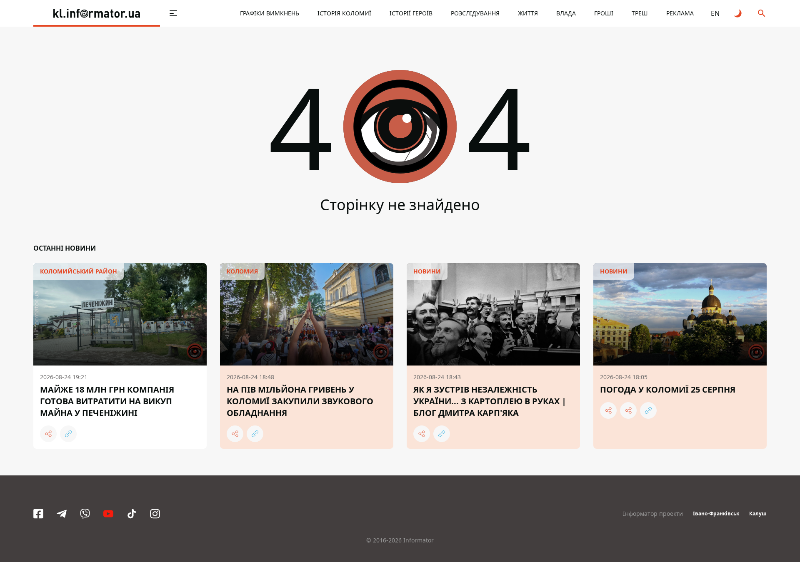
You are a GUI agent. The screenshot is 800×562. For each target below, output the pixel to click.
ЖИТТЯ (528, 13)
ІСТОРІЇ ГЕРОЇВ (411, 13)
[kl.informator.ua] (96, 13)
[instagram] (155, 514)
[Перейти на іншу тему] (738, 13)
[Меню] (173, 13)
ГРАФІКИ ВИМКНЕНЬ (269, 13)
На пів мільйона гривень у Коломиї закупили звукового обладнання (300, 401)
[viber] (85, 514)
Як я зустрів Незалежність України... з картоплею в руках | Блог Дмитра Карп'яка (489, 401)
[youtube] (108, 514)
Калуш (758, 513)
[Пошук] (762, 13)
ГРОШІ (603, 13)
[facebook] (38, 514)
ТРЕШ (640, 13)
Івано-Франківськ (716, 513)
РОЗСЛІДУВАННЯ (475, 13)
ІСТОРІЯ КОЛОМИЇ (344, 13)
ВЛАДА (566, 13)
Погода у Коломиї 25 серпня (667, 389)
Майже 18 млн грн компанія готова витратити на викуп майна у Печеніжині (107, 401)
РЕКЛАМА (680, 13)
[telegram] (62, 514)
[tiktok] (132, 514)
